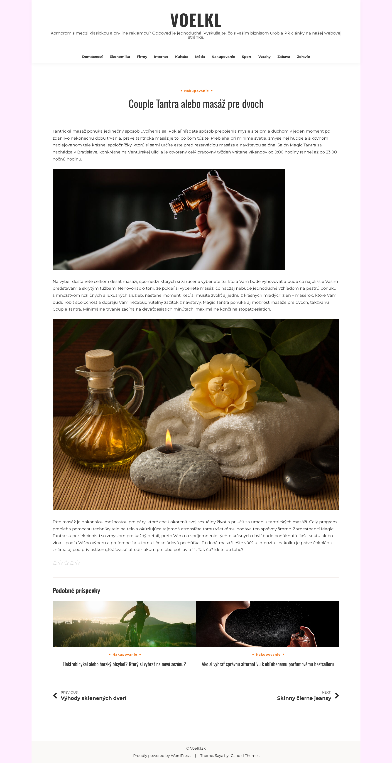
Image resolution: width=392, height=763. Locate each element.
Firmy (142, 56)
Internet (161, 56)
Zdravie (303, 56)
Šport (247, 56)
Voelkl (196, 19)
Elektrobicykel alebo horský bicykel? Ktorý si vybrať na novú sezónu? (124, 663)
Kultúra (181, 56)
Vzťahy (264, 56)
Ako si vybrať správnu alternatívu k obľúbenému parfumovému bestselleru (268, 663)
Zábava (283, 56)
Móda (200, 56)
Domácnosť (92, 56)
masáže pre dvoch (289, 302)
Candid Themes (245, 755)
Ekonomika (120, 56)
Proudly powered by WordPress (162, 755)
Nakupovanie (223, 56)
